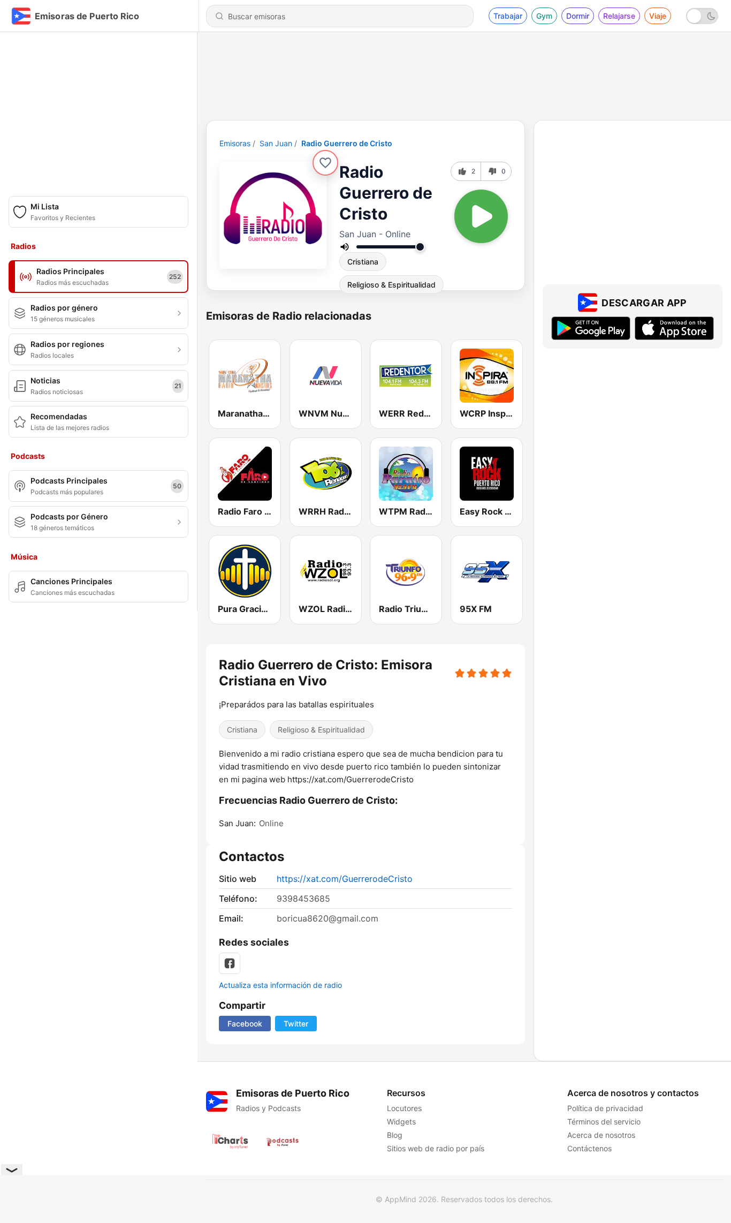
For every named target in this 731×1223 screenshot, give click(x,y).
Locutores (404, 1108)
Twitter (296, 1023)
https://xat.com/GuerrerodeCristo (345, 878)
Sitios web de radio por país (435, 1148)
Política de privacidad (605, 1108)
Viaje (657, 15)
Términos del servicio (604, 1121)
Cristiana (362, 261)
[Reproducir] (481, 216)
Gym (544, 15)
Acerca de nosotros (601, 1134)
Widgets (401, 1121)
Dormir (577, 15)
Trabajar (507, 15)
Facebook (244, 1023)
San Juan (276, 143)
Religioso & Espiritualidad (391, 284)
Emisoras (234, 143)
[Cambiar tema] (702, 16)
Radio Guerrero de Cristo (346, 143)
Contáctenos (589, 1148)
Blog (394, 1134)
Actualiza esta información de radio (280, 985)
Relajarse (619, 15)
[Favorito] (325, 163)
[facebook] (229, 963)
